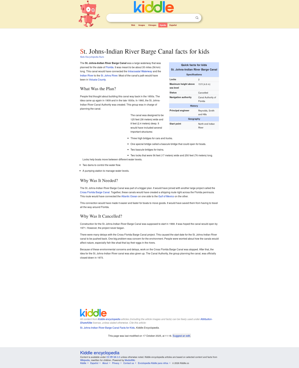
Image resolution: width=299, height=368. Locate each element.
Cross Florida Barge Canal (95, 192)
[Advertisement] (149, 37)
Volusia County (97, 79)
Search (197, 17)
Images (141, 25)
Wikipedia (85, 360)
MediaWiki (130, 360)
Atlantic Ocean (129, 196)
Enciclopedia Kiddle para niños (153, 363)
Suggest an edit (181, 335)
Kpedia (163, 25)
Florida (110, 67)
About (105, 363)
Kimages (152, 25)
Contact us (128, 363)
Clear (190, 18)
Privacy (115, 363)
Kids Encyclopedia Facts (92, 56)
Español (173, 25)
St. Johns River (109, 75)
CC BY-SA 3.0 (113, 357)
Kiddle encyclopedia (109, 319)
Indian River (86, 75)
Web (133, 25)
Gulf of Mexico (166, 196)
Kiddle (83, 363)
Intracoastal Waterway (140, 71)
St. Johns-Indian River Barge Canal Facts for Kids (107, 327)
